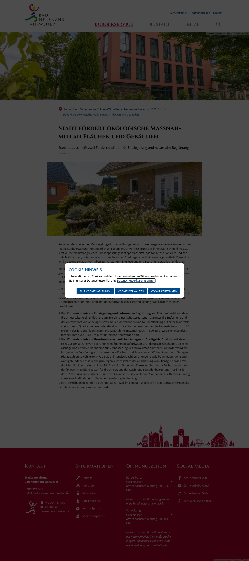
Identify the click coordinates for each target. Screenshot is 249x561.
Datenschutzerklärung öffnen (136, 280)
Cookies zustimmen (164, 291)
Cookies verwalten (131, 291)
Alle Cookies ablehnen (95, 291)
